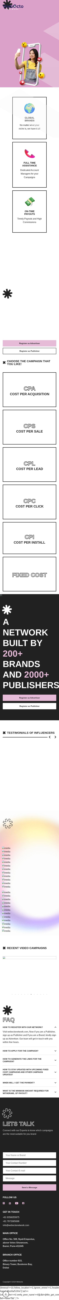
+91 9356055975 (11, 1217)
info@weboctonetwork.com (16, 1225)
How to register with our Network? (23, 1027)
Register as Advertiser (29, 343)
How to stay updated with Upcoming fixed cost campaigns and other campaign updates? (25, 1072)
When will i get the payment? (19, 1083)
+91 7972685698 (11, 1221)
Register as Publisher (29, 351)
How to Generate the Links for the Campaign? (22, 1060)
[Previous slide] (49, 737)
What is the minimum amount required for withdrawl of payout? (26, 1092)
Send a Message (29, 1187)
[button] (15, 994)
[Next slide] (55, 737)
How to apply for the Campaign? (20, 1051)
